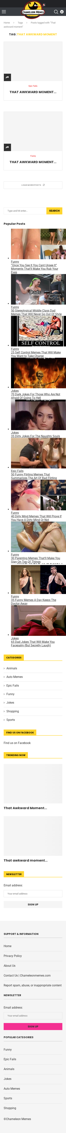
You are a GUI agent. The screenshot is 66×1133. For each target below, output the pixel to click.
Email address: (13, 885)
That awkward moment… (33, 162)
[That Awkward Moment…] (33, 61)
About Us (9, 965)
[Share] (7, 77)
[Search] (56, 12)
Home (7, 22)
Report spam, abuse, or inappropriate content (33, 985)
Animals (11, 668)
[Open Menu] (4, 12)
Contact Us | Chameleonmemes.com (27, 975)
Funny (10, 694)
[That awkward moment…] (33, 131)
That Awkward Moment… (33, 92)
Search (54, 211)
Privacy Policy (13, 956)
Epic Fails (12, 685)
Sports (10, 720)
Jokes (10, 702)
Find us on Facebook (17, 743)
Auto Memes (14, 677)
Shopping (12, 711)
